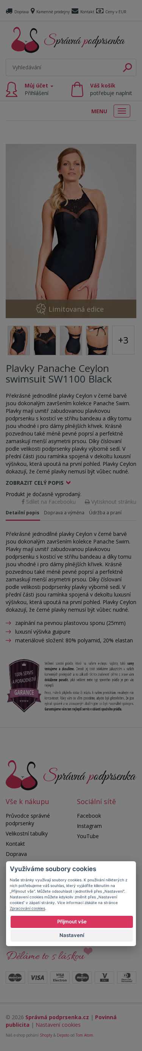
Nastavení (71, 935)
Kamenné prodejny (53, 11)
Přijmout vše (72, 921)
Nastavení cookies (58, 1024)
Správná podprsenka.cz (57, 1017)
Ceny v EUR (115, 11)
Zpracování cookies (27, 908)
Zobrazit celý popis (35, 482)
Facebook (89, 815)
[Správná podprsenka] (71, 774)
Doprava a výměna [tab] (64, 512)
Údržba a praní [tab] (105, 512)
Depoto (63, 1035)
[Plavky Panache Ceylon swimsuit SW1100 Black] (71, 231)
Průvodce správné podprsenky (28, 819)
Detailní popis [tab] (22, 512)
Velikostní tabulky (27, 833)
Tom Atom (84, 1035)
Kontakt (87, 11)
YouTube (88, 836)
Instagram (89, 825)
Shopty (46, 1035)
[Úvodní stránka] (68, 40)
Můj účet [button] (37, 89)
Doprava (21, 11)
